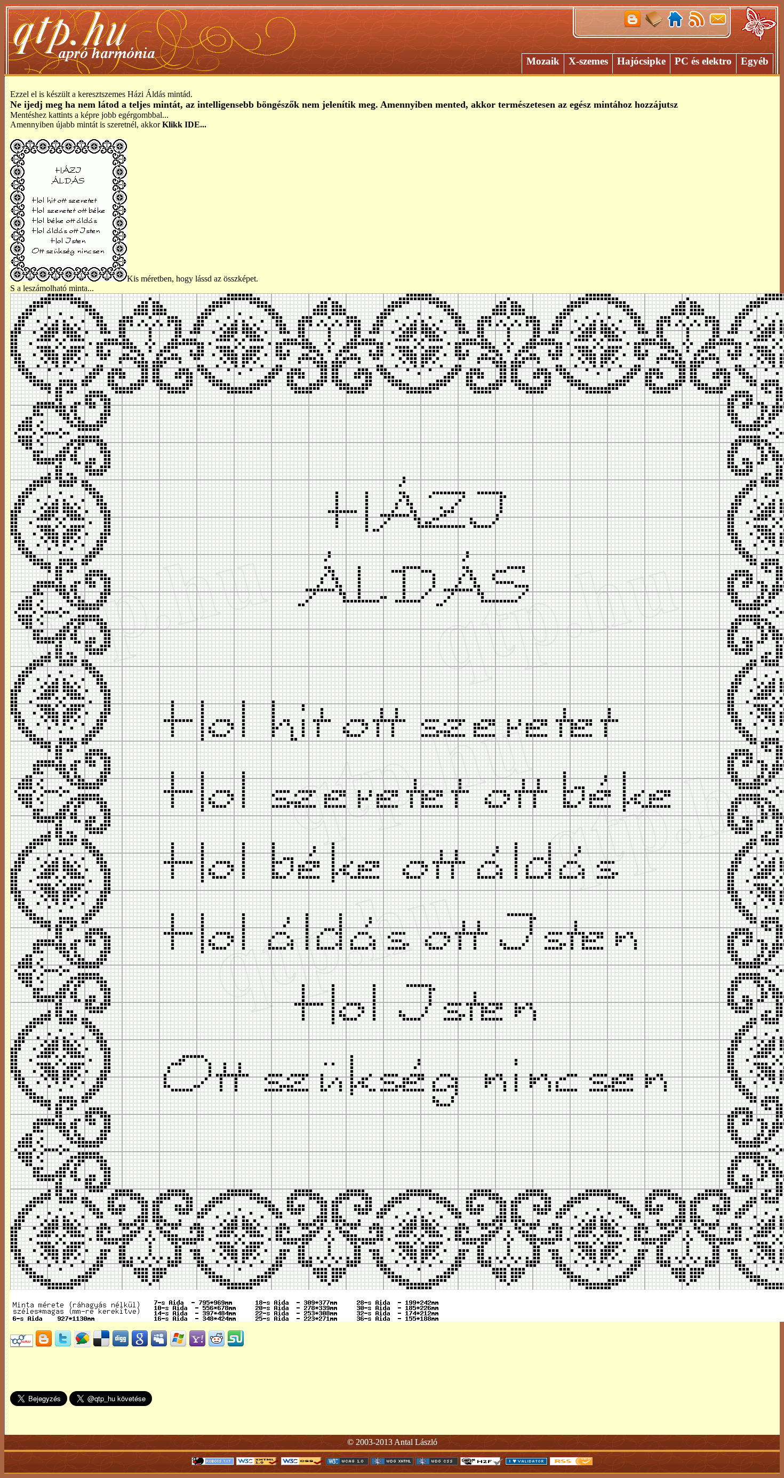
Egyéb (755, 61)
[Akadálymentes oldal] (481, 1462)
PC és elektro (703, 61)
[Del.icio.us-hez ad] (101, 1344)
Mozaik (542, 61)
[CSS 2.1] (302, 1462)
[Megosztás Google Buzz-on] (82, 1344)
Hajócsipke (641, 61)
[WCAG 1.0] (347, 1462)
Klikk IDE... (184, 124)
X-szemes (588, 61)
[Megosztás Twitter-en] (62, 1344)
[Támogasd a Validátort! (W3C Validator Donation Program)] (526, 1462)
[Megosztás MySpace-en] (158, 1344)
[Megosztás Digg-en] (120, 1344)
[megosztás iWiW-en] (21, 1344)
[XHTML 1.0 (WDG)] (392, 1462)
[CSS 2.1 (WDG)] (436, 1462)
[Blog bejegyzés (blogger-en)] (43, 1344)
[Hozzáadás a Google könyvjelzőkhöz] (139, 1344)
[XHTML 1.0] (257, 1462)
